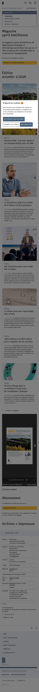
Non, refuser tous (26, 124)
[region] (19, 114)
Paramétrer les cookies (11, 124)
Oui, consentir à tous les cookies (14, 119)
